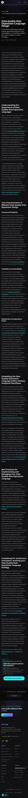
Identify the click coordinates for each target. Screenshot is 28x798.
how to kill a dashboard (17, 262)
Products (3, 768)
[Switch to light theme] (19, 2)
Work (2, 779)
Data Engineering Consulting (13, 678)
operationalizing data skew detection (12, 418)
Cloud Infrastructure (6, 754)
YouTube (4, 654)
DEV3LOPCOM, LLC (7, 651)
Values (16, 756)
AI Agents (3, 770)
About (16, 748)
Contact (3, 781)
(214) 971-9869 (19, 774)
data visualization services (16, 131)
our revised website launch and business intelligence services (13, 613)
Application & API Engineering (5, 760)
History (17, 754)
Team (16, 751)
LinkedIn (17, 651)
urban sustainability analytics (10, 192)
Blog (7, 11)
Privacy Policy (9, 792)
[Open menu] (25, 2)
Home (2, 11)
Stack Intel (3, 773)
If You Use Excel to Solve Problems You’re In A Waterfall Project (13, 459)
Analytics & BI (4, 751)
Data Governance (11, 691)
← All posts (14, 695)
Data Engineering (21, 691)
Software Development (7, 756)
